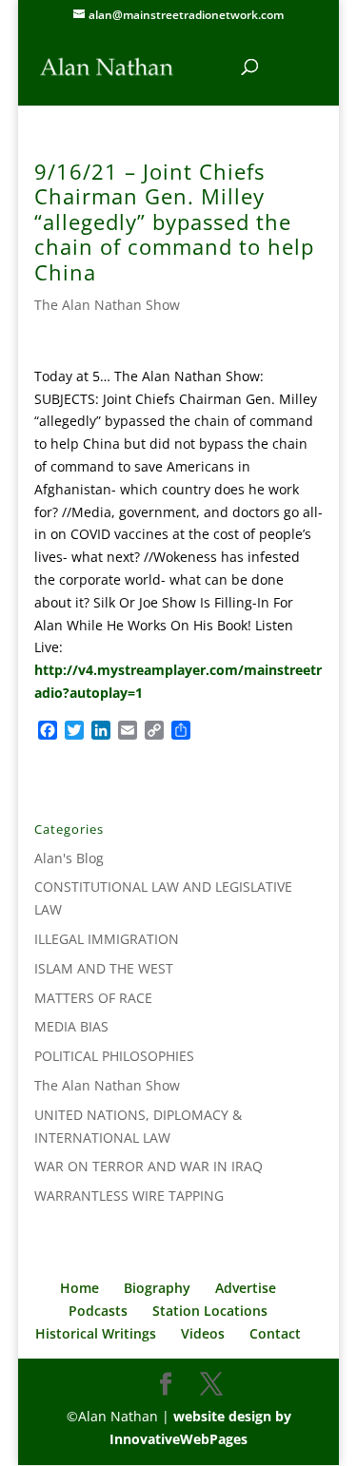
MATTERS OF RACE (93, 998)
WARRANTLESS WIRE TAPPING (129, 1195)
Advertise (245, 1288)
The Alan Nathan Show (107, 305)
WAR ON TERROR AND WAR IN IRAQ (148, 1166)
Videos (203, 1333)
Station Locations (210, 1311)
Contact (275, 1333)
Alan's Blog (69, 858)
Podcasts (98, 1311)
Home (79, 1288)
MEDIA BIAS (71, 1026)
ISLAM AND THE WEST (103, 968)
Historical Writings (95, 1333)
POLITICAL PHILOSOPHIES (114, 1056)
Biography (157, 1288)
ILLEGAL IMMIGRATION (106, 939)
